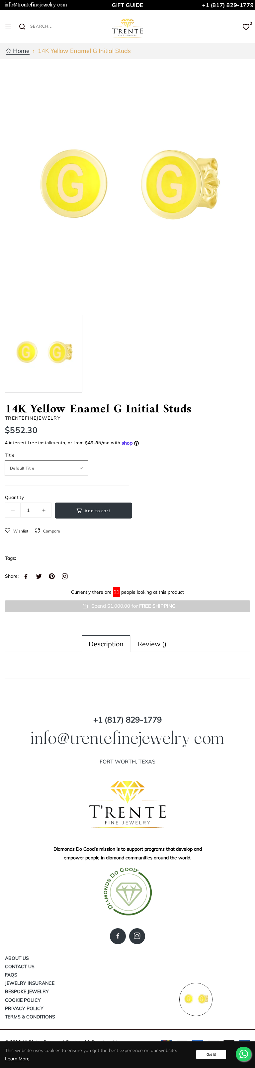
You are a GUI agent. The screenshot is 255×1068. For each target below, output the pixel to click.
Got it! (211, 1054)
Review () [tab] (151, 644)
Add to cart (97, 510)
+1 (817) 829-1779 (228, 5)
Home (20, 51)
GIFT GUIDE (127, 5)
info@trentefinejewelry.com (36, 5)
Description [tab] (106, 644)
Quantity (14, 497)
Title (9, 455)
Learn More (17, 1059)
